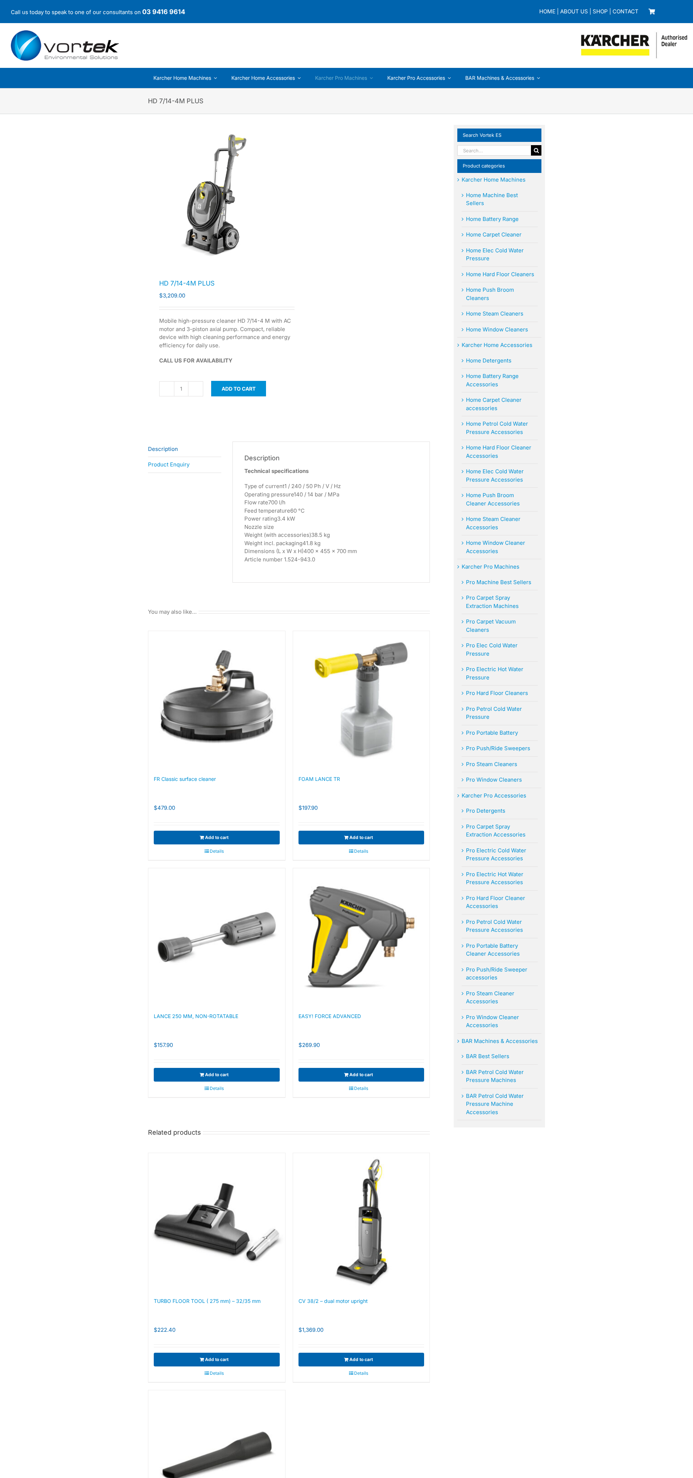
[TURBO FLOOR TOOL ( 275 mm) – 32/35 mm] (216, 1221)
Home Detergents (488, 360)
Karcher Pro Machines (490, 566)
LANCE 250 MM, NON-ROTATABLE (196, 1016)
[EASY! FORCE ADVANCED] (361, 936)
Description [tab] (163, 448)
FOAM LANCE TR (319, 779)
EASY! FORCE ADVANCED (329, 1016)
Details (217, 851)
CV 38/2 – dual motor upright (333, 1301)
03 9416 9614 (163, 12)
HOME (547, 11)
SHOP (600, 11)
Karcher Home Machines (494, 179)
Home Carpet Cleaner (494, 234)
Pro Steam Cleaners (491, 764)
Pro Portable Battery (492, 732)
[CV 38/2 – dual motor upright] (361, 1221)
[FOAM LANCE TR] (361, 699)
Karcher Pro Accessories (494, 795)
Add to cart (239, 389)
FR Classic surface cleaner (185, 779)
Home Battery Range (492, 219)
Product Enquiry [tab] (168, 464)
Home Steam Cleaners (494, 313)
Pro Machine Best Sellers (498, 582)
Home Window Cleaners (497, 329)
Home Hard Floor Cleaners (500, 274)
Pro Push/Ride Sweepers (498, 748)
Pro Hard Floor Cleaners (497, 693)
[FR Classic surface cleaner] (216, 699)
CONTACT (625, 11)
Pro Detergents (485, 810)
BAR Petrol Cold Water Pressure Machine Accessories (495, 1104)
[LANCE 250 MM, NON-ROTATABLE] (216, 936)
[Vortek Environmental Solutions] (65, 33)
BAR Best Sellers (487, 1056)
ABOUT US (574, 11)
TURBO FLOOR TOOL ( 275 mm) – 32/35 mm (207, 1301)
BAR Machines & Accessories (500, 1041)
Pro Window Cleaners (494, 779)
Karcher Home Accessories (497, 345)
